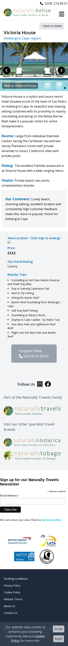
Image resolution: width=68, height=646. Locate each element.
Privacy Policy (12, 585)
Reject (59, 638)
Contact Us (10, 613)
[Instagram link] (39, 384)
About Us (9, 606)
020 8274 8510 (35, 356)
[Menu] (61, 14)
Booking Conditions (16, 578)
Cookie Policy (12, 592)
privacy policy (52, 519)
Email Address (9, 495)
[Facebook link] (48, 384)
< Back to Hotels (52, 26)
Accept (58, 629)
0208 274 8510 (56, 3)
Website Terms (13, 599)
